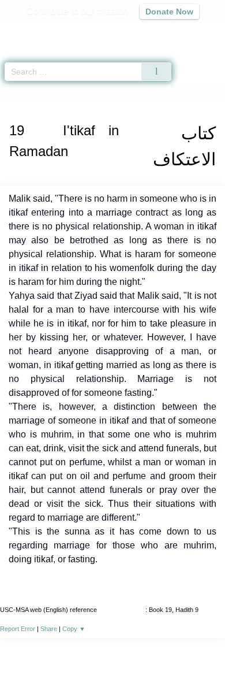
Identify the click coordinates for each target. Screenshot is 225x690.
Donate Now (169, 11)
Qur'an (55, 32)
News (43, 656)
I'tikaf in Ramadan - (146, 91)
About (13, 656)
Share (48, 628)
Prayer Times (144, 32)
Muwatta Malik (56, 91)
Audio (191, 32)
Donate (209, 656)
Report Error (17, 628)
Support (78, 656)
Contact (171, 656)
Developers (125, 656)
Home (14, 91)
